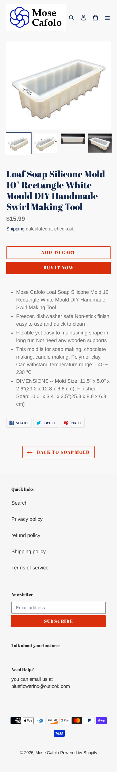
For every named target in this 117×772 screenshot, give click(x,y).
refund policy (25, 535)
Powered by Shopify (78, 752)
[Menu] (107, 17)
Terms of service (30, 568)
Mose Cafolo (47, 752)
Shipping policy (28, 551)
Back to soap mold (62, 452)
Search (19, 503)
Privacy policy (27, 519)
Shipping (15, 229)
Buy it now (58, 268)
